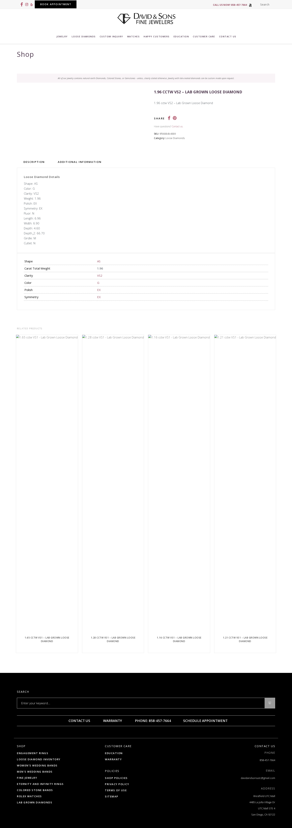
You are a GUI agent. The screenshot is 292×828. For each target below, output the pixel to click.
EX (99, 290)
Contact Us (79, 720)
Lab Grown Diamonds (34, 802)
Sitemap (111, 796)
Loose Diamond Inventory (39, 759)
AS (99, 261)
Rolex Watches (29, 796)
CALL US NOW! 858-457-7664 (230, 5)
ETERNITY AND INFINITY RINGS (40, 784)
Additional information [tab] (80, 162)
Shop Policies (116, 778)
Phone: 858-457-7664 (152, 720)
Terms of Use (116, 790)
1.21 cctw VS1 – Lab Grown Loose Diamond (245, 639)
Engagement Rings (32, 753)
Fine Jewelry (27, 778)
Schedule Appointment (205, 720)
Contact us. (177, 126)
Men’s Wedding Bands (35, 771)
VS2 (99, 275)
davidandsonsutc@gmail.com (258, 778)
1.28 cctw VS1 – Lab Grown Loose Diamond (113, 639)
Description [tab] (34, 162)
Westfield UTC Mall (264, 796)
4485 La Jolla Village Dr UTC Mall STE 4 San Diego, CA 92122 (262, 808)
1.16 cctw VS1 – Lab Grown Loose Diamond (179, 639)
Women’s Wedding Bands (37, 765)
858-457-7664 (267, 760)
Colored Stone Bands (35, 790)
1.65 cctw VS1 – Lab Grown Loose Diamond (47, 639)
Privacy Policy (117, 784)
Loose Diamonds (175, 138)
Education (114, 753)
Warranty (112, 720)
